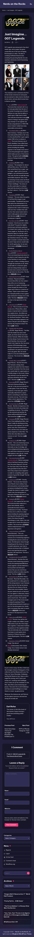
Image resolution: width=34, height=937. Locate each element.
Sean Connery (22, 105)
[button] (11, 719)
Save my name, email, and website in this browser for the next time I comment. (16, 819)
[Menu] (31, 3)
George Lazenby (21, 253)
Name (7, 790)
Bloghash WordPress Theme (21, 934)
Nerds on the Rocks (14, 3)
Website (7, 808)
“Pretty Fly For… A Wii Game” (13, 901)
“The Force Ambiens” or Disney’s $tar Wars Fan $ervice (16, 907)
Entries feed (9, 857)
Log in (8, 853)
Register (8, 850)
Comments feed (11, 860)
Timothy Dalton (12, 460)
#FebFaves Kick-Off (11, 922)
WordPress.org (10, 864)
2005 (9, 141)
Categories (8, 835)
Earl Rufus (11, 706)
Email (7, 799)
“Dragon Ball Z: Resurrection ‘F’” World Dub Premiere (17, 895)
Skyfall (10, 645)
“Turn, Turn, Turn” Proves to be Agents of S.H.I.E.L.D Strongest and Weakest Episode (17, 915)
